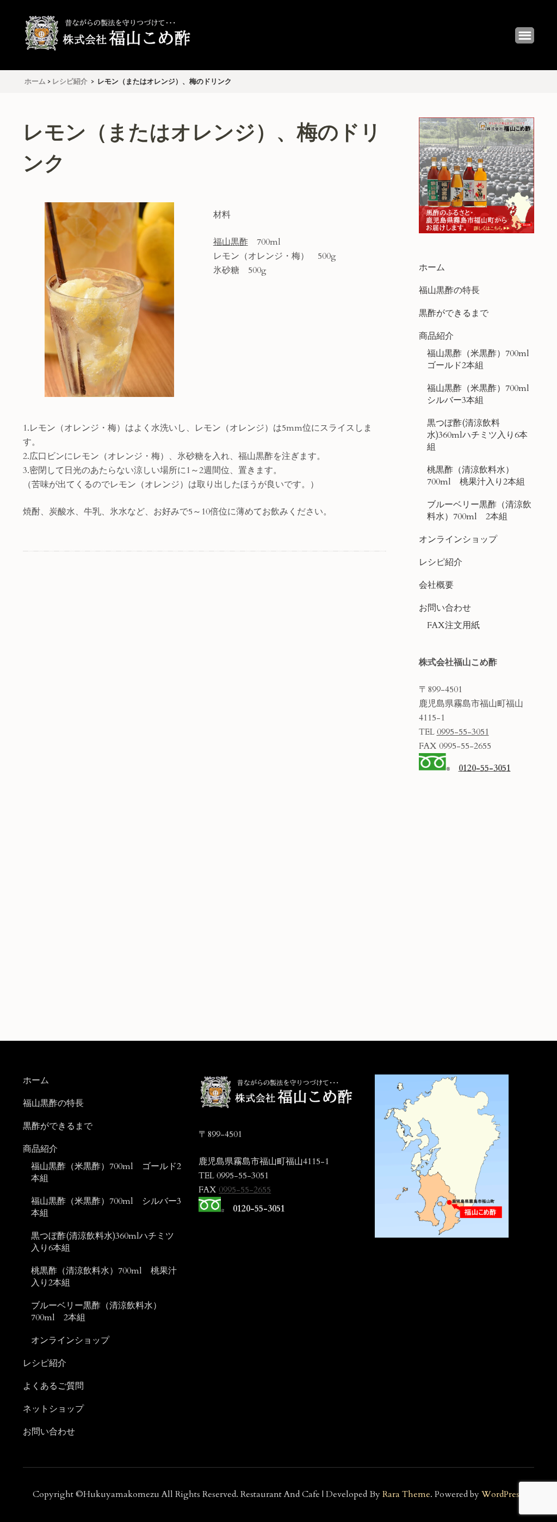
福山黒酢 (230, 242)
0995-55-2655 (245, 1190)
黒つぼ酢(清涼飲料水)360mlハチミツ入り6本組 (477, 435)
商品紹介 (436, 336)
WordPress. (503, 1494)
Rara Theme (406, 1494)
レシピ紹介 (440, 562)
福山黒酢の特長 (449, 290)
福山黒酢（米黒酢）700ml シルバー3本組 (482, 394)
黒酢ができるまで (453, 313)
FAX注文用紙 (453, 625)
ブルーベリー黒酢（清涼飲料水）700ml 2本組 (479, 511)
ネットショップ (53, 1409)
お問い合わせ (445, 608)
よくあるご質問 (53, 1386)
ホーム (432, 268)
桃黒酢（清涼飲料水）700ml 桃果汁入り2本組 (476, 476)
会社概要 (436, 585)
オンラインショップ (458, 539)
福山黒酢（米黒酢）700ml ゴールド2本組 (482, 359)
